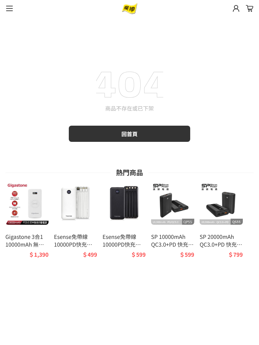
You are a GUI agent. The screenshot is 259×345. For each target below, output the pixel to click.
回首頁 (129, 134)
